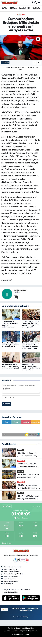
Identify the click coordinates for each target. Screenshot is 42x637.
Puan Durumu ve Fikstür (12, 576)
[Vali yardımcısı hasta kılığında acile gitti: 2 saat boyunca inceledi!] (11, 358)
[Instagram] (23, 560)
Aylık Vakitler (7, 543)
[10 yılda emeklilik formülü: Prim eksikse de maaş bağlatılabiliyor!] (11, 315)
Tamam (27, 634)
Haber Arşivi (8, 583)
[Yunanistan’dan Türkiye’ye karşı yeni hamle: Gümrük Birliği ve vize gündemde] (31, 358)
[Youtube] (27, 560)
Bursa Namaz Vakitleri (11, 571)
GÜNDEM (36, 8)
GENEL (20, 450)
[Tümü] (39, 444)
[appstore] (11, 598)
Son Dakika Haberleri (11, 581)
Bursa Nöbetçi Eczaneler (13, 567)
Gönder (6, 404)
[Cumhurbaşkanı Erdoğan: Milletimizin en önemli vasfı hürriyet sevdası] (21, 47)
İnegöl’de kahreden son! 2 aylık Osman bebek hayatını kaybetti (28, 497)
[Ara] (35, 3)
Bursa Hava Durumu (11, 569)
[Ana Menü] (39, 3)
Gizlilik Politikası (24, 590)
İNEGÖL (13, 8)
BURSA (4, 8)
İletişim (13, 590)
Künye (6, 590)
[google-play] (30, 598)
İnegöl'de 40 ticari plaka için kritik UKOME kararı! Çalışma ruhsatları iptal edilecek (28, 476)
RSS (5, 609)
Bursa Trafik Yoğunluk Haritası (14, 574)
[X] (19, 560)
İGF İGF (8, 67)
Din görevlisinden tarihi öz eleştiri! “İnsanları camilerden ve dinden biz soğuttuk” (27, 486)
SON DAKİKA (24, 8)
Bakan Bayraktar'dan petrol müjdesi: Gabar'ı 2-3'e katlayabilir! (10, 344)
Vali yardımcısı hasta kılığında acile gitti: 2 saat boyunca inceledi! (10, 366)
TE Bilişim (26, 617)
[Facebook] (15, 560)
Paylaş (6, 62)
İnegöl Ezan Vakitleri (11, 592)
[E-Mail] (16, 297)
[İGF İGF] (7, 294)
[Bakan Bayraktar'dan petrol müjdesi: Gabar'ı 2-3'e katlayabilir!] (11, 336)
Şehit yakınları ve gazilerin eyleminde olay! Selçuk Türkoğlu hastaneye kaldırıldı (28, 454)
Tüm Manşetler (9, 579)
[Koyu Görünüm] (33, 3)
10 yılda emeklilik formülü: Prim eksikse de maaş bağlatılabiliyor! (27, 465)
